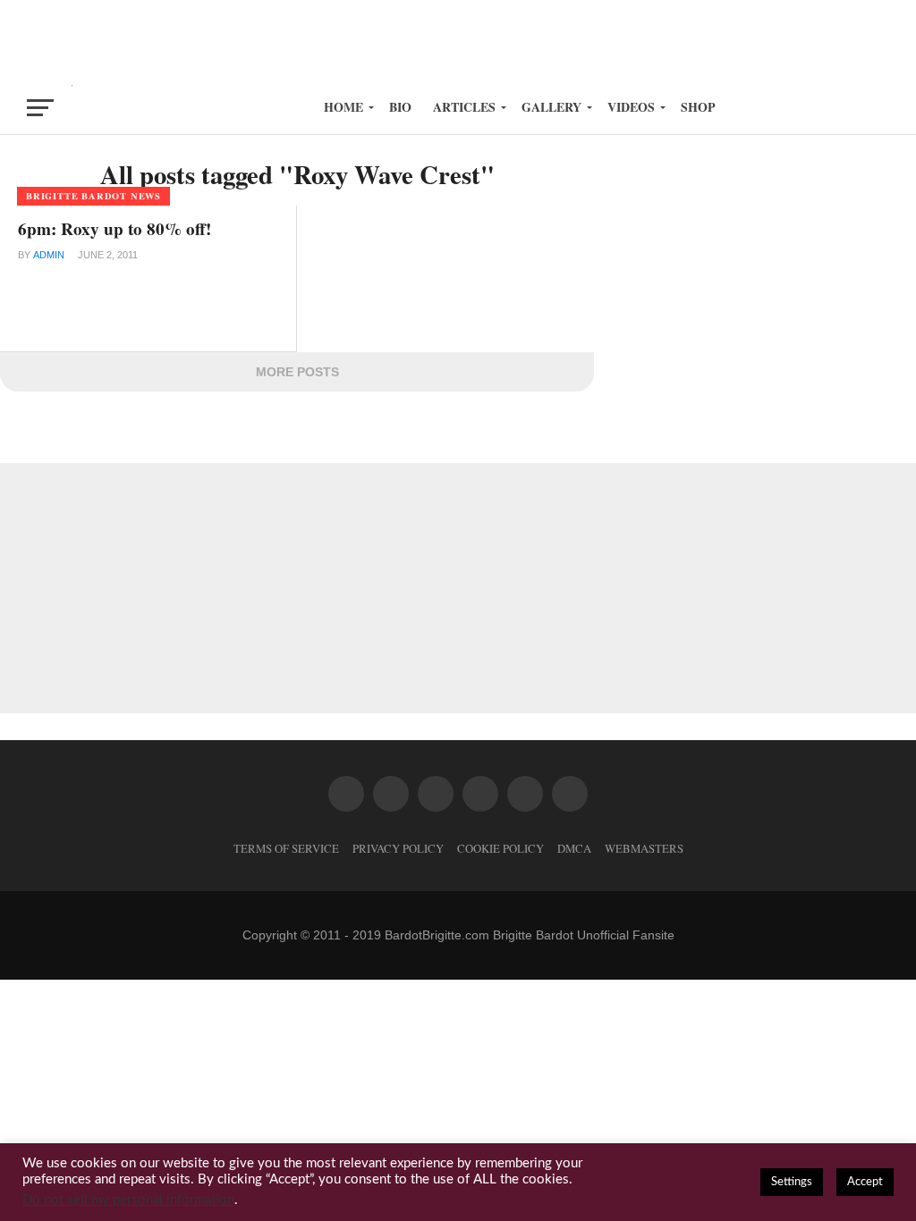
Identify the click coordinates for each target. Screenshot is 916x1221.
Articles (464, 106)
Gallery (551, 106)
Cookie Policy (500, 848)
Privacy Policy (398, 848)
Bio (400, 106)
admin (48, 254)
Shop (698, 106)
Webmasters (644, 848)
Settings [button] (791, 1182)
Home (343, 106)
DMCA (574, 848)
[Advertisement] (458, 40)
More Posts (297, 372)
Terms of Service (286, 848)
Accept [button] (865, 1182)
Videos (631, 106)
